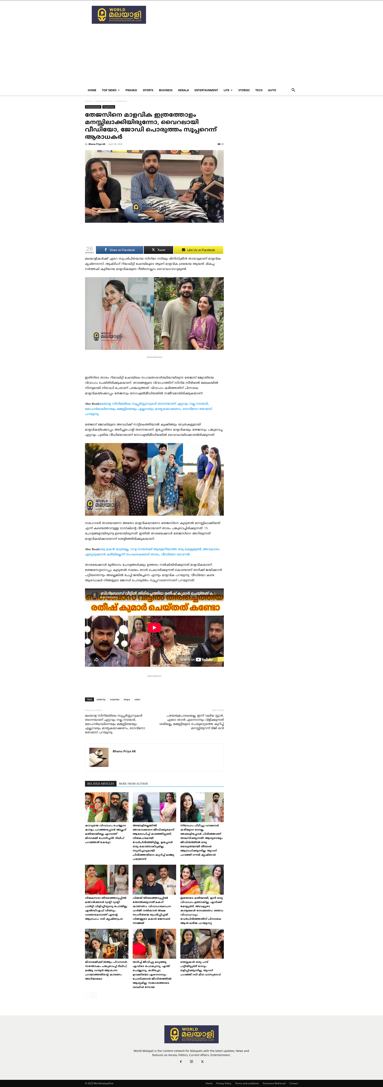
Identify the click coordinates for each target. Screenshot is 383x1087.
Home (92, 90)
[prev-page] (87, 995)
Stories (244, 90)
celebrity (101, 699)
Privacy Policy (223, 1083)
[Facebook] (181, 1062)
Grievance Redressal (274, 1083)
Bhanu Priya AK (97, 143)
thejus (127, 699)
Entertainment (206, 90)
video (137, 699)
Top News (109, 90)
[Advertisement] (225, 15)
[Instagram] (191, 1062)
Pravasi (131, 90)
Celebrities (109, 106)
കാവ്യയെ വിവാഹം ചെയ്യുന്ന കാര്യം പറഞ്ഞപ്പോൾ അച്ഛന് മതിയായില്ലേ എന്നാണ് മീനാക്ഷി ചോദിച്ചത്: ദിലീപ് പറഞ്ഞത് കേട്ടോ (105, 834)
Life (226, 90)
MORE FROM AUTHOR (133, 784)
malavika (114, 699)
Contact (293, 1083)
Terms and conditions (247, 1083)
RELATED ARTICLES (100, 784)
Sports (148, 90)
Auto (272, 90)
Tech (259, 90)
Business (166, 90)
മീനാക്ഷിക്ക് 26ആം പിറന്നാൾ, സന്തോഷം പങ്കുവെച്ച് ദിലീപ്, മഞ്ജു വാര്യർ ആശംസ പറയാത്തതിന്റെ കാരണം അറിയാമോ (106, 971)
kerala (183, 90)
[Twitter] (202, 1062)
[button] (293, 90)
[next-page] (93, 995)
